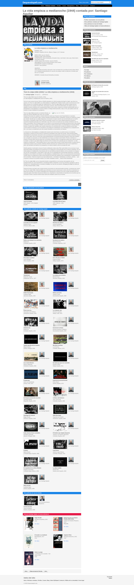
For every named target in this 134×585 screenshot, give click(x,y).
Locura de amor (28, 506)
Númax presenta (57, 292)
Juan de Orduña (28, 201)
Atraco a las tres (96, 126)
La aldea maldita (57, 468)
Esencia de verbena (58, 327)
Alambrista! (27, 275)
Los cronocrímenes (29, 363)
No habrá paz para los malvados (61, 363)
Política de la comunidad (71, 580)
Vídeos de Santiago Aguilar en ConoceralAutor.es (97, 26)
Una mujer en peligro (29, 257)
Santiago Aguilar (30, 94)
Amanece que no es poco (98, 120)
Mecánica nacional (58, 345)
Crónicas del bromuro (58, 398)
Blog (77, 5)
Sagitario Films (68, 535)
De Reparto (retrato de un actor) (32, 398)
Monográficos (70, 5)
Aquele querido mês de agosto (31, 345)
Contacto (92, 5)
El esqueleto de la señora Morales (32, 468)
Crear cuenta (85, 2)
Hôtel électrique (57, 415)
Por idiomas (87, 76)
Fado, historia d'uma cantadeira (32, 433)
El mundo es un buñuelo (41, 535)
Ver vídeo (37, 523)
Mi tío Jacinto (27, 485)
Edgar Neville (38, 517)
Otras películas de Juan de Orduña (93, 24)
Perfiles (59, 5)
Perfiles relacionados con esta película (94, 20)
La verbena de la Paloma (59, 275)
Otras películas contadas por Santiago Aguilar (96, 22)
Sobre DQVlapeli (84, 5)
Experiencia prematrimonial (60, 380)
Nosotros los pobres (58, 222)
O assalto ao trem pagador (30, 222)
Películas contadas (50, 5)
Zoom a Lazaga (38, 552)
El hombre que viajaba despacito (61, 433)
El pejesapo (27, 380)
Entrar (80, 2)
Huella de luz (27, 327)
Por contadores (88, 74)
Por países (87, 78)
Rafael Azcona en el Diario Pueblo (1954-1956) (70, 518)
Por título (86, 70)
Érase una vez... (28, 310)
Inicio (42, 5)
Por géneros (87, 72)
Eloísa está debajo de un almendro (32, 240)
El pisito (26, 450)
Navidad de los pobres (58, 240)
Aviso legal (81, 580)
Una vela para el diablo (59, 257)
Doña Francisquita (28, 292)
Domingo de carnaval (29, 415)
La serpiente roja (57, 310)
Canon (64, 5)
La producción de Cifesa (59, 201)
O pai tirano (56, 450)
